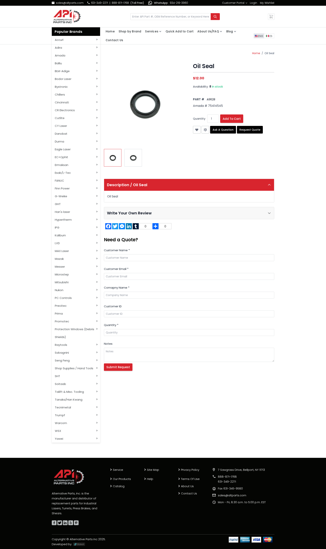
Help (150, 479)
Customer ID (113, 306)
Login (253, 3)
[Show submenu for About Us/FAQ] (221, 31)
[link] (234, 3)
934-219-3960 (179, 3)
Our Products (122, 479)
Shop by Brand (130, 31)
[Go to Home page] (67, 16)
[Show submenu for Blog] (235, 31)
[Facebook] (54, 522)
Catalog (118, 486)
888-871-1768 (120, 3)
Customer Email (116, 269)
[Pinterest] (76, 522)
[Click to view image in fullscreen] (144, 103)
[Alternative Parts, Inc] (69, 476)
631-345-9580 (230, 488)
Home (110, 31)
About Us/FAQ (208, 31)
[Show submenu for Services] (160, 31)
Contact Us (114, 40)
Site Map (153, 470)
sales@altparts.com (70, 3)
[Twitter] (59, 522)
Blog (229, 31)
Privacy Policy (190, 470)
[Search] (215, 16)
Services (151, 31)
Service (118, 470)
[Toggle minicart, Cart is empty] (271, 16)
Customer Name (117, 250)
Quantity (199, 119)
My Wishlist (267, 3)
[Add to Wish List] (197, 130)
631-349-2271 (99, 3)
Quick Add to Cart (180, 31)
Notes (108, 344)
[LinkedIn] (65, 522)
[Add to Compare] (205, 130)
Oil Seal (269, 53)
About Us (187, 486)
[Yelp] (70, 522)
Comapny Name (116, 288)
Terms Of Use (190, 479)
